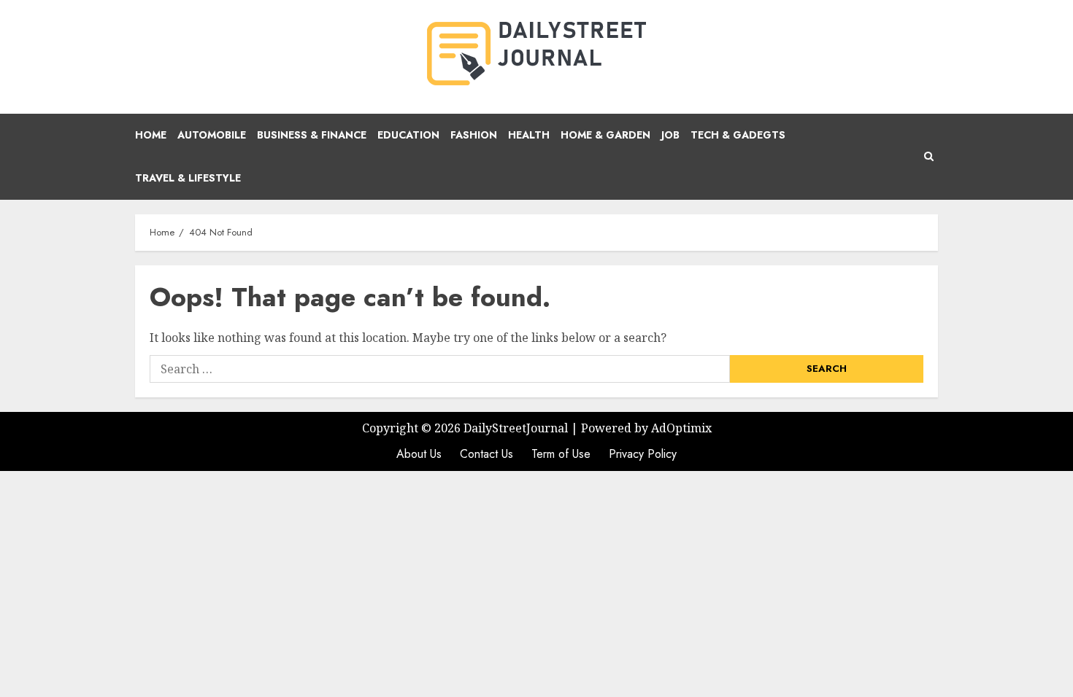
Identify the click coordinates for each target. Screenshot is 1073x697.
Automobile (211, 135)
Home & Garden (605, 135)
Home (150, 135)
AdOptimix (681, 428)
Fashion (473, 135)
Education (408, 135)
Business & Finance (311, 135)
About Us (419, 453)
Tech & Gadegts (738, 135)
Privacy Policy (643, 453)
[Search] (929, 156)
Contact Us (486, 453)
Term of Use (561, 453)
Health (529, 135)
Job (670, 135)
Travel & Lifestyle (188, 178)
